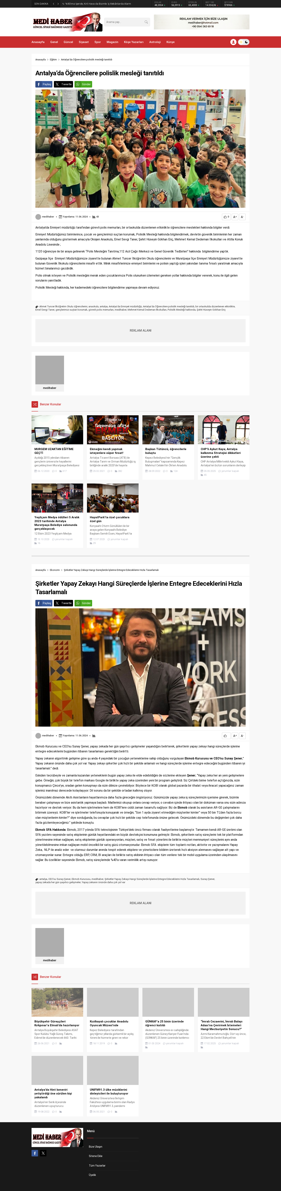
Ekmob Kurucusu (81, 879)
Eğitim (53, 59)
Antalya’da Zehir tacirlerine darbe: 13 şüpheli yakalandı (95, 3)
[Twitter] (43, 1153)
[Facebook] (35, 1153)
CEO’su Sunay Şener (59, 879)
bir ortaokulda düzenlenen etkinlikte (215, 306)
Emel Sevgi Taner (44, 309)
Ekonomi (55, 570)
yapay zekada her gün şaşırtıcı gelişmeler (58, 882)
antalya (104, 306)
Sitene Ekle (95, 1156)
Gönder (86, 84)
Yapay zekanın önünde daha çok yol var (103, 882)
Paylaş (47, 84)
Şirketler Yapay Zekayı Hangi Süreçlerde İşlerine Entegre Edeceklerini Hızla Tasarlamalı (152, 879)
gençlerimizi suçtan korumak (71, 309)
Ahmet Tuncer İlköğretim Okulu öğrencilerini (63, 306)
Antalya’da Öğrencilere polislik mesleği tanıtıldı (168, 306)
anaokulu (94, 306)
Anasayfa (40, 59)
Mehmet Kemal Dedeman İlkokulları (147, 309)
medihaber (48, 216)
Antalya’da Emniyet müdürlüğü (125, 306)
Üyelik (92, 1174)
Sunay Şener (207, 879)
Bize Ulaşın (95, 1146)
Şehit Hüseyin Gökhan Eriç (211, 309)
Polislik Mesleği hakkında (182, 309)
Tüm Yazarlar (97, 1165)
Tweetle (66, 84)
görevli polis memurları (101, 309)
